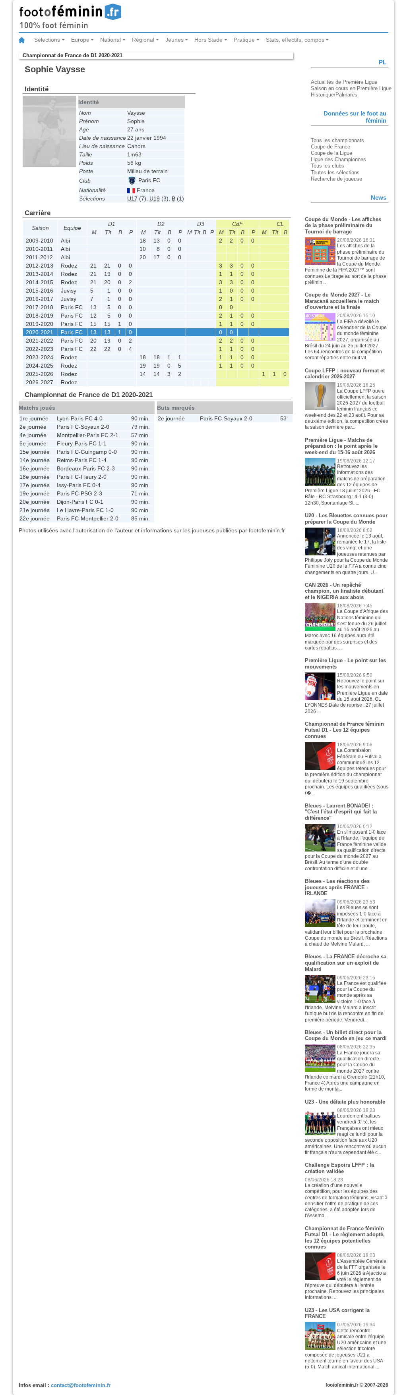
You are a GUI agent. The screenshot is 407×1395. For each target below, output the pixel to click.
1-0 (109, 510)
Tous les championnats (337, 140)
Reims (65, 460)
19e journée (34, 493)
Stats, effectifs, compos (295, 40)
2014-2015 (39, 282)
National (110, 40)
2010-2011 (39, 249)
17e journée (34, 485)
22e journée (34, 518)
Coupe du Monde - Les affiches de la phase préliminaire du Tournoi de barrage (343, 225)
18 (143, 240)
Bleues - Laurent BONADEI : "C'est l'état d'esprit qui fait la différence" (341, 812)
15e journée (34, 452)
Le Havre (68, 510)
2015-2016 (39, 290)
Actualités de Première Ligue (344, 82)
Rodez (69, 265)
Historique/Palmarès (334, 95)
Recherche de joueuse (336, 179)
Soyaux (90, 427)
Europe (80, 40)
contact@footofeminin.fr (80, 1385)
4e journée (33, 435)
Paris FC (148, 180)
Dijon (63, 502)
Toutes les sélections (335, 172)
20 (143, 257)
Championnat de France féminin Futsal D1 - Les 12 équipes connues (344, 730)
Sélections (47, 40)
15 (93, 324)
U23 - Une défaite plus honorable (345, 1102)
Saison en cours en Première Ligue (351, 88)
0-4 (96, 485)
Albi (65, 240)
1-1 (102, 443)
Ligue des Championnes (338, 159)
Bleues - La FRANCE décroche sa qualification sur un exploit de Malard (345, 963)
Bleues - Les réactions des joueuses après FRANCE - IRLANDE (337, 887)
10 (143, 249)
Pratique (244, 40)
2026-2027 (39, 382)
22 (93, 349)
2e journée (33, 427)
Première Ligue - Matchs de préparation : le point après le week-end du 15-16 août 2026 (341, 446)
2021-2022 (39, 340)
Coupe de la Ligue (331, 153)
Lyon (63, 418)
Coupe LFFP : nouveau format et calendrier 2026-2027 (345, 374)
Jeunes (174, 40)
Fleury (65, 443)
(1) (178, 198)
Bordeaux (69, 468)
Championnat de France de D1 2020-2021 (72, 55)
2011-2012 (39, 257)
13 (156, 240)
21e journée (34, 510)
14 (143, 374)
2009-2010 (39, 240)
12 (93, 315)
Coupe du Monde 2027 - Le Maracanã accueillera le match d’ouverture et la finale (342, 301)
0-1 (99, 502)
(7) (136, 198)
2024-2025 (39, 365)
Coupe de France (330, 147)
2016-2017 (39, 299)
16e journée (34, 468)
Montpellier (71, 435)
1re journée (33, 418)
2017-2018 (39, 307)
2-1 (114, 435)
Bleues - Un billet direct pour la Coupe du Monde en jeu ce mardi (346, 1035)
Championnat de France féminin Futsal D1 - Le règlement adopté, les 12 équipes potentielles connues (345, 1237)
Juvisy (68, 290)
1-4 (102, 460)
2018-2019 (39, 315)
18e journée (34, 477)
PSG (86, 493)
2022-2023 (39, 349)
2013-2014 (39, 274)
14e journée (34, 460)
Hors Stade (208, 40)
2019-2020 (39, 324)
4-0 (98, 418)
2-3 (111, 468)
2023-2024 (39, 357)
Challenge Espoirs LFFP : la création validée (339, 1168)
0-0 (113, 452)
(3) (159, 198)
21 (93, 265)
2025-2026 (39, 374)
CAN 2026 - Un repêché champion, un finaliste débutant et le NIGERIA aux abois (344, 591)
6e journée (33, 443)
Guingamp (94, 452)
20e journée (34, 502)
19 (107, 274)
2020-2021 (39, 332)
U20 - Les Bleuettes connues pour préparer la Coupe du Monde (346, 519)
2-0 (105, 427)
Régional (143, 40)
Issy (62, 485)
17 (156, 257)
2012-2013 (39, 265)
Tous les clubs (327, 166)
